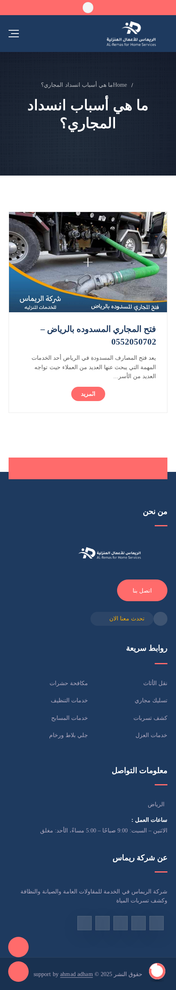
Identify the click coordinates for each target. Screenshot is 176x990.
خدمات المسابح (69, 718)
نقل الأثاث (155, 683)
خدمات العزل (151, 735)
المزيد (88, 393)
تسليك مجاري (151, 700)
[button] (88, 7)
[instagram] (120, 923)
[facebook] (156, 923)
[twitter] (102, 923)
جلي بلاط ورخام (68, 735)
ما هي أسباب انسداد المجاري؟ (77, 84)
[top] (157, 971)
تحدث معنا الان (126, 618)
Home (120, 84)
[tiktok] (138, 923)
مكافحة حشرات (69, 683)
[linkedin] (84, 923)
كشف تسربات (150, 718)
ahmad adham (76, 974)
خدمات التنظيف (69, 700)
